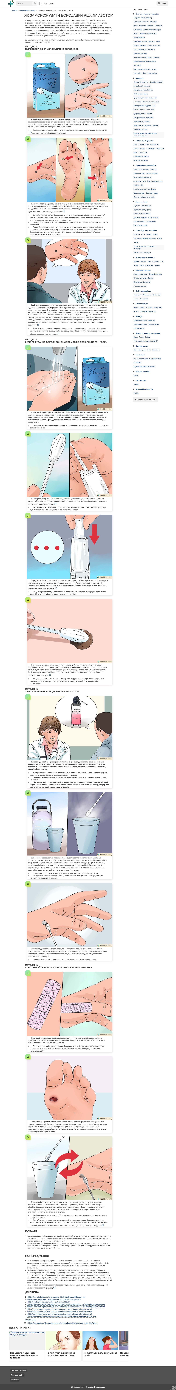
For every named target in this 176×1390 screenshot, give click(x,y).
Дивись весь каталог (146, 399)
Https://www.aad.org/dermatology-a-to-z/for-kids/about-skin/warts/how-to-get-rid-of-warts (62, 1323)
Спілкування (150, 148)
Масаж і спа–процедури (142, 252)
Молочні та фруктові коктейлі (144, 197)
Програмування (139, 37)
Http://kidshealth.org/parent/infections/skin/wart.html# (49, 1302)
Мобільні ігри (152, 73)
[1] (36, 32)
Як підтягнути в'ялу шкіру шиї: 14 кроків (100, 1354)
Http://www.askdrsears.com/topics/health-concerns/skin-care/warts (54, 1299)
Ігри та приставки (139, 49)
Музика (143, 261)
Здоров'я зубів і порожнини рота (145, 98)
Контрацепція (138, 129)
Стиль (159, 238)
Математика (154, 144)
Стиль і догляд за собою (146, 230)
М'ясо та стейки (152, 173)
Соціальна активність (141, 156)
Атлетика (149, 307)
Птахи (141, 337)
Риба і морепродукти (154, 181)
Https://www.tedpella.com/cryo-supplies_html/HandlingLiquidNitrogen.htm (56, 1297)
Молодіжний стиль (140, 324)
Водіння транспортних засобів (144, 366)
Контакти (15, 1380)
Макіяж (149, 234)
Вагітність (155, 350)
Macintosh (158, 26)
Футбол (136, 311)
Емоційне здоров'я (156, 82)
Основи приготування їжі (142, 177)
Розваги (136, 261)
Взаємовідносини (143, 270)
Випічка (136, 185)
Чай (142, 185)
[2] (31, 132)
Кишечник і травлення (151, 102)
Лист (135, 144)
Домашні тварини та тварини (148, 333)
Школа (135, 148)
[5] (58, 333)
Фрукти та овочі (139, 173)
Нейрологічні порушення (142, 125)
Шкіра (155, 234)
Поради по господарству (142, 210)
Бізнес (135, 375)
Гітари (135, 265)
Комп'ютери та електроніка (147, 14)
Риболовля (158, 307)
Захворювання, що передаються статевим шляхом (145, 135)
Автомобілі (137, 362)
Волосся (136, 234)
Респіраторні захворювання (143, 118)
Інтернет (136, 18)
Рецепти (153, 169)
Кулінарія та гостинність (146, 165)
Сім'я (149, 350)
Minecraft (153, 22)
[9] (103, 1225)
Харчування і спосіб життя (143, 90)
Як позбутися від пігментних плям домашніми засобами (61, 1354)
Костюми (155, 261)
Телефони (137, 65)
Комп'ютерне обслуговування (144, 41)
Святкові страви (152, 193)
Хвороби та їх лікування (142, 86)
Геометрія (160, 148)
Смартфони (137, 30)
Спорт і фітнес (142, 304)
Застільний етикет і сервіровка (144, 189)
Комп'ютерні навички (140, 22)
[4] (38, 324)
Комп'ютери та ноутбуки (152, 30)
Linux (135, 34)
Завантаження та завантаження (144, 69)
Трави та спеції (138, 193)
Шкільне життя (138, 328)
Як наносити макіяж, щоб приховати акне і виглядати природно (24, 1355)
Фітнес (135, 307)
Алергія (155, 125)
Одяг (143, 234)
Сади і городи (146, 206)
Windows (150, 26)
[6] (55, 503)
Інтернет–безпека (139, 45)
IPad (158, 41)
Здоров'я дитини (139, 114)
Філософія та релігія (144, 389)
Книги (141, 265)
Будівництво (151, 221)
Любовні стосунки (155, 274)
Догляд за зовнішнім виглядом (144, 238)
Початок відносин (139, 278)
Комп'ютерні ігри (147, 18)
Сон (154, 106)
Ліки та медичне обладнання (143, 110)
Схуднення (137, 102)
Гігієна (135, 242)
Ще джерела (30, 1320)
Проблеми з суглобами (141, 121)
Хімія (135, 152)
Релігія (135, 393)
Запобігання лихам (140, 225)
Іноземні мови (144, 144)
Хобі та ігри (157, 295)
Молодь (139, 316)
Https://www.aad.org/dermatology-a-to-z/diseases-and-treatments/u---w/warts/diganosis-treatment (66, 1304)
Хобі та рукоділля (143, 291)
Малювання (147, 295)
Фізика (142, 148)
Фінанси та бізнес (143, 371)
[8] (50, 674)
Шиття (135, 299)
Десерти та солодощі (141, 169)
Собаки (147, 337)
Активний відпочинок (148, 311)
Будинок (136, 206)
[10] (54, 1287)
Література (149, 265)
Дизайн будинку (139, 221)
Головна (14, 10)
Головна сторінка (18, 1370)
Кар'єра (136, 384)
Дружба (150, 278)
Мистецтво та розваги (145, 258)
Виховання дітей (139, 350)
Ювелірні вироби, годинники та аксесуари (144, 247)
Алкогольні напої (139, 181)
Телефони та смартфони (142, 57)
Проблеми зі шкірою (140, 94)
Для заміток (48, 3)
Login (163, 3)
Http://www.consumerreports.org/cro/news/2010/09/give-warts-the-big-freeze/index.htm (62, 1316)
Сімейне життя (142, 346)
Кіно (149, 261)
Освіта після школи (140, 160)
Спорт (142, 307)
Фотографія (144, 299)
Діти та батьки (154, 324)
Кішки (135, 337)
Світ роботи (141, 380)
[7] (56, 588)
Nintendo (156, 57)
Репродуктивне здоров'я (142, 106)
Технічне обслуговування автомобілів (147, 359)
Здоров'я (139, 78)
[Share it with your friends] (174, 1388)
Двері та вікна (153, 217)
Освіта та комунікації (144, 141)
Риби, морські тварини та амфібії (145, 341)
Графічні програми (140, 53)
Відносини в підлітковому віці (144, 320)
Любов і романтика (140, 274)
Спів (161, 261)
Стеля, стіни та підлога (141, 214)
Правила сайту (17, 1375)
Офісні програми (139, 26)
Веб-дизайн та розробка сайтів (144, 61)
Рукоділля (137, 295)
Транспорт (140, 355)
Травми (149, 114)
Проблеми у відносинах (141, 282)
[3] (64, 211)
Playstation (137, 73)
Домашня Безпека (140, 217)
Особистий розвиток (140, 82)
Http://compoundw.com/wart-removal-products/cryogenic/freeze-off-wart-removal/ (60, 1309)
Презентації (143, 152)
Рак (146, 129)
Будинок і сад (141, 202)
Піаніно (157, 265)
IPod (144, 73)
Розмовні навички (139, 286)
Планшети (151, 49)
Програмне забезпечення (148, 34)
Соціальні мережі (154, 45)
